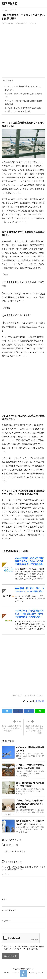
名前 (4, 899)
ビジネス (13, 10)
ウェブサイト (7, 921)
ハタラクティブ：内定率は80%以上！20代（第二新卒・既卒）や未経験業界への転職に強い (29, 613)
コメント (5, 874)
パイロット (32, 23)
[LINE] (40, 711)
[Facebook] (18, 711)
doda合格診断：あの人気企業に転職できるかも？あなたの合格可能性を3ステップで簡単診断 (29, 561)
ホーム (4, 10)
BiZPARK (40, 701)
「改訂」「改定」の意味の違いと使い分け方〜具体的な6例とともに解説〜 (30, 803)
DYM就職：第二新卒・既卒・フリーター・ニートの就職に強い (29, 590)
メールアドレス (8, 910)
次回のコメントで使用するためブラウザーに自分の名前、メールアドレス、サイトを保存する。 (24, 947)
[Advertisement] (23, 52)
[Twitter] (7, 711)
